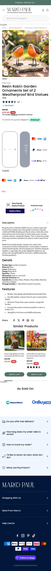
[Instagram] (22, 535)
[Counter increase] (15, 149)
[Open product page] (14, 341)
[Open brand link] (34, 402)
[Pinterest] (23, 320)
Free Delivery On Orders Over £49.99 (27, 3)
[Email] (32, 320)
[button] (25, 223)
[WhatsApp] (28, 320)
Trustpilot (3, 25)
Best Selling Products (15, 28)
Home (4, 28)
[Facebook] (14, 320)
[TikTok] (33, 535)
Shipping (14, 115)
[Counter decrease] (4, 149)
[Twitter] (18, 320)
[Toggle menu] (3, 10)
